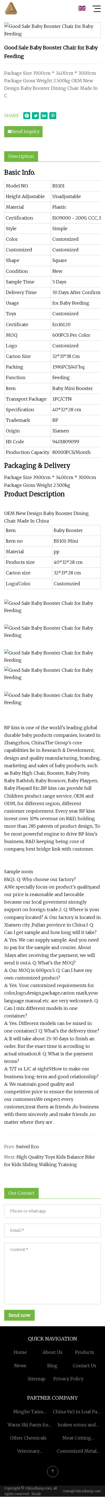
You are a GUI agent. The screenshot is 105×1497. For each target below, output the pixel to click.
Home (20, 1352)
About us (52, 1352)
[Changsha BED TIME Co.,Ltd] (11, 8)
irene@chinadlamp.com (82, 1491)
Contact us (84, 1365)
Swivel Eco (27, 1146)
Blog (52, 1365)
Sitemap (36, 1379)
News (20, 1365)
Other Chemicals (28, 1438)
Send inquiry (25, 131)
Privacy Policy (68, 1379)
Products (84, 1352)
